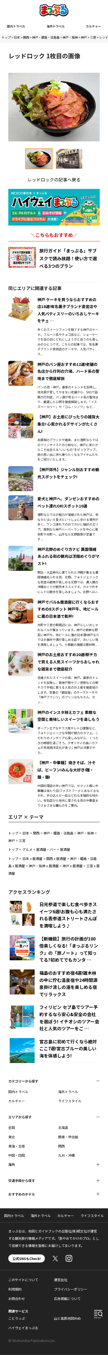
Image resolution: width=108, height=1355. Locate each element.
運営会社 (60, 1279)
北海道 (63, 1127)
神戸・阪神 (70, 37)
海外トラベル (56, 26)
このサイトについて (23, 1279)
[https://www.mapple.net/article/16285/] (20, 712)
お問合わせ (16, 1298)
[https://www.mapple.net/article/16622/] (20, 299)
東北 (11, 1136)
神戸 (84, 37)
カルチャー (93, 26)
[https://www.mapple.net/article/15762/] (20, 549)
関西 (26, 37)
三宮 (93, 37)
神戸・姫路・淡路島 (46, 37)
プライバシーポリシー (70, 1289)
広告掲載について (67, 1298)
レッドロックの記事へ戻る (54, 179)
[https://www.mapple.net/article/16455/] (20, 602)
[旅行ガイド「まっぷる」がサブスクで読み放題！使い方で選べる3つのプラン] (22, 257)
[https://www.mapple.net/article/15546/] (20, 762)
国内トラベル (16, 26)
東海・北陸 (16, 1146)
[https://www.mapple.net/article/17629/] (20, 469)
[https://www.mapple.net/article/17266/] (20, 416)
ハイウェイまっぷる (23, 1327)
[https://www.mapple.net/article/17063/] (20, 364)
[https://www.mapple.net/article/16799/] (20, 654)
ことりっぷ (16, 1318)
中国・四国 (16, 1155)
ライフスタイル (69, 1100)
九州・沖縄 (66, 1155)
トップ (6, 37)
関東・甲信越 (68, 1136)
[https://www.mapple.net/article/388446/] (20, 498)
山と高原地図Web (67, 1318)
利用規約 (15, 1289)
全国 (11, 1127)
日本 (17, 37)
